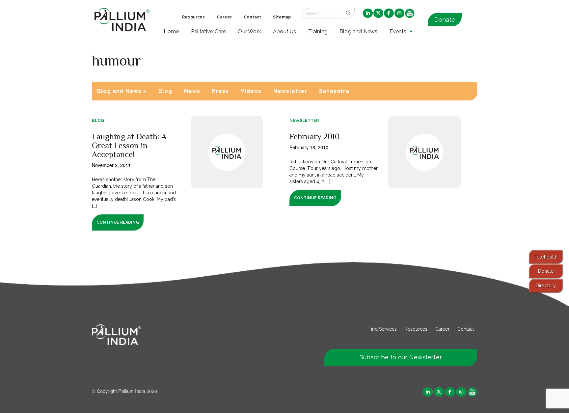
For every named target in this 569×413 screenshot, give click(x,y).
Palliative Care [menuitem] (208, 31)
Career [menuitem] (224, 17)
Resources (416, 329)
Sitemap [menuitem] (282, 17)
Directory (546, 285)
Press (220, 91)
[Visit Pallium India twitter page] (439, 391)
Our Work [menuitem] (249, 31)
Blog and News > (122, 91)
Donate (444, 19)
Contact (465, 329)
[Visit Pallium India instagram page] (461, 391)
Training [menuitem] (318, 31)
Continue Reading (117, 222)
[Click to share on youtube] (472, 391)
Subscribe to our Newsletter (401, 357)
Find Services (382, 329)
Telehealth (545, 257)
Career (442, 329)
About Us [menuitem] (284, 31)
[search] (348, 13)
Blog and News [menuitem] (358, 31)
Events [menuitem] (398, 31)
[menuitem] (368, 13)
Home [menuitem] (171, 31)
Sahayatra (334, 91)
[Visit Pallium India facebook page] (450, 391)
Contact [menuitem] (252, 17)
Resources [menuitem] (193, 17)
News (192, 91)
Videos (251, 91)
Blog (165, 91)
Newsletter (290, 91)
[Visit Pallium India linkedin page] (428, 391)
